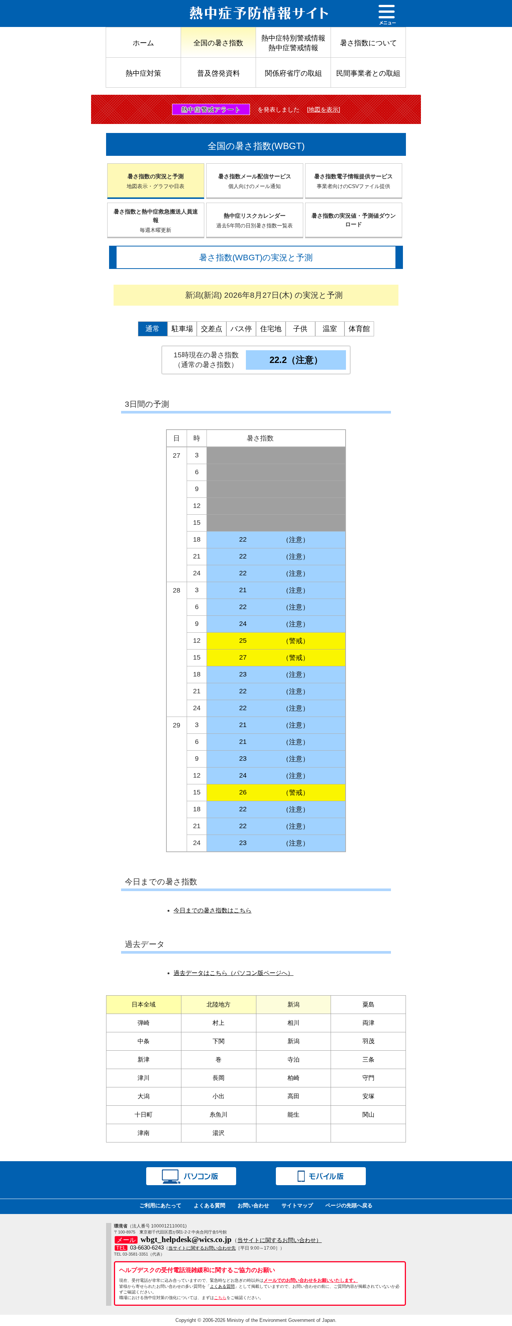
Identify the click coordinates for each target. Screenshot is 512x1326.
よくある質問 (209, 1205)
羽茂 (368, 1041)
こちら (220, 1297)
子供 (300, 329)
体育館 (359, 329)
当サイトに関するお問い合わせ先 (202, 1248)
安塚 (368, 1096)
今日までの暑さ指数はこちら (213, 910)
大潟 (144, 1096)
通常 (152, 329)
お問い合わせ (253, 1205)
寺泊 (293, 1059)
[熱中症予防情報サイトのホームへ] (181, 13)
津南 (144, 1133)
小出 (219, 1096)
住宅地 (270, 329)
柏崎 (293, 1078)
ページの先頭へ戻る (349, 1205)
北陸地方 (219, 1004)
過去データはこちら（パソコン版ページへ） (233, 973)
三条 (368, 1059)
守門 (368, 1078)
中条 (144, 1041)
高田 (293, 1096)
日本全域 (144, 1004)
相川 (293, 1023)
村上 (219, 1023)
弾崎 (144, 1023)
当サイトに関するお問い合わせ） (279, 1240)
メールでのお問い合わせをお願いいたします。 (310, 1280)
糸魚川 (219, 1114)
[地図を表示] (323, 109)
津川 (144, 1078)
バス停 (241, 329)
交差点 (211, 329)
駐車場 (182, 329)
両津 (368, 1023)
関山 (368, 1114)
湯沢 (219, 1133)
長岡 (219, 1078)
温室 (330, 329)
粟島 (368, 1004)
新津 (144, 1059)
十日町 (144, 1114)
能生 (293, 1114)
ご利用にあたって (160, 1205)
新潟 (293, 1004)
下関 (219, 1041)
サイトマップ (297, 1205)
